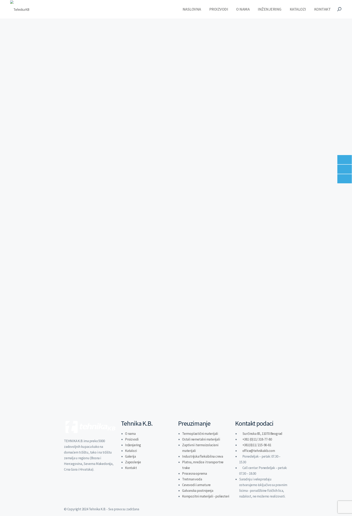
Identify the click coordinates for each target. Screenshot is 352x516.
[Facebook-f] (80, 485)
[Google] (101, 485)
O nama (243, 9)
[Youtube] (91, 485)
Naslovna (192, 9)
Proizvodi (218, 9)
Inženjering (270, 9)
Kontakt (322, 9)
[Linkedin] (69, 485)
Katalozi (298, 9)
